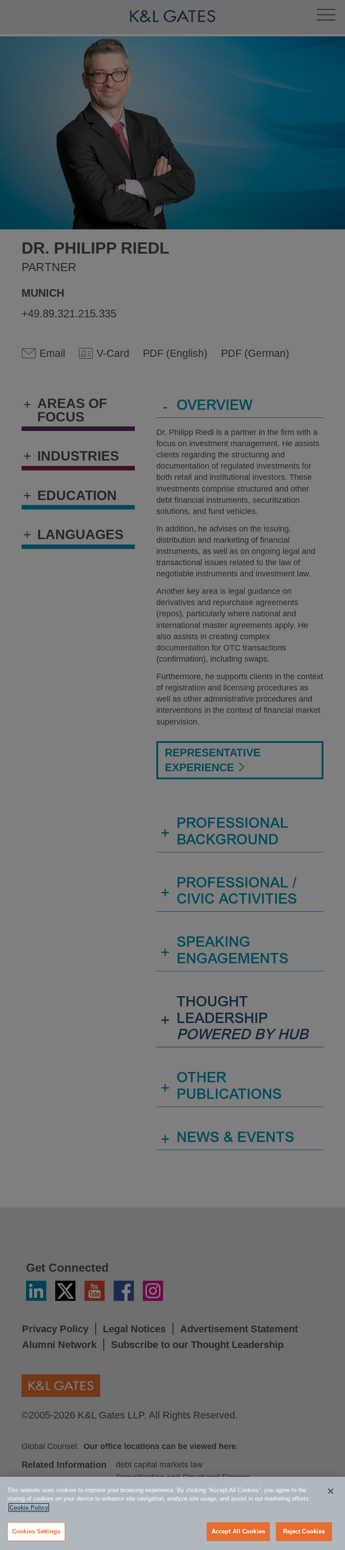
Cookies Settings (36, 1531)
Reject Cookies (304, 1531)
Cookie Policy (28, 1507)
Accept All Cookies (238, 1531)
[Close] (331, 1491)
